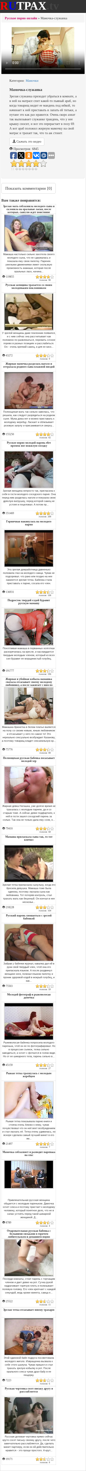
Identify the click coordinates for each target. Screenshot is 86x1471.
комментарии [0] (28, 188)
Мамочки (32, 80)
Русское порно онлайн (21, 18)
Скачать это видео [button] (28, 141)
